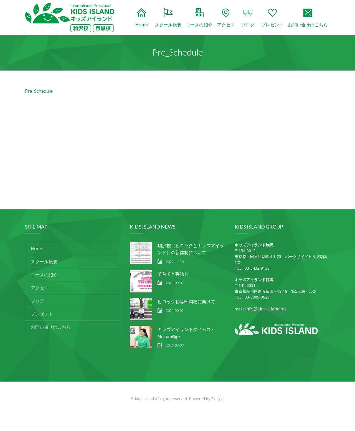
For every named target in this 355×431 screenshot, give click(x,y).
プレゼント (272, 25)
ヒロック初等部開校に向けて (186, 301)
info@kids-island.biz (265, 309)
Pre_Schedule (39, 91)
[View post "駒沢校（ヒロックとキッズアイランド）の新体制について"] (141, 253)
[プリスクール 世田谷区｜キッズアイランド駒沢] (70, 17)
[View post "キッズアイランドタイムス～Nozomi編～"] (141, 337)
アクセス (226, 25)
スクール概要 (168, 25)
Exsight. (218, 398)
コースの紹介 (199, 25)
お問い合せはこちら (308, 25)
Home (141, 25)
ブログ (248, 25)
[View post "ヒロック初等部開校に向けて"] (141, 309)
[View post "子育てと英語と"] (141, 281)
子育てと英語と (173, 273)
